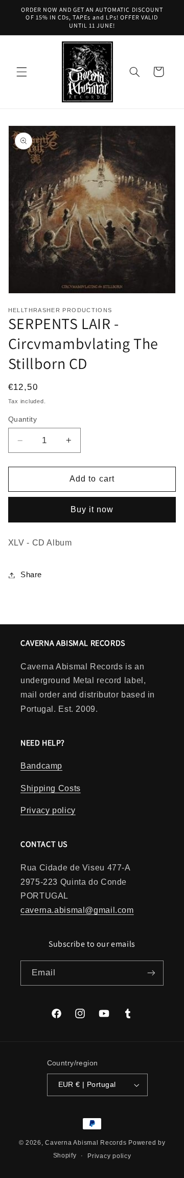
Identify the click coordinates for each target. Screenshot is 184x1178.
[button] (21, 71)
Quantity (22, 419)
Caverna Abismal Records (85, 1143)
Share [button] (31, 575)
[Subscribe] (151, 973)
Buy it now (92, 509)
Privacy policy (48, 810)
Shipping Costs (50, 788)
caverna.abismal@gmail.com (77, 910)
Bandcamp (41, 765)
